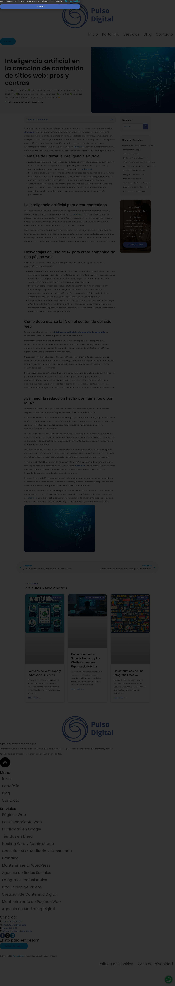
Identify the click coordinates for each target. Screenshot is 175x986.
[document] (87, 493)
